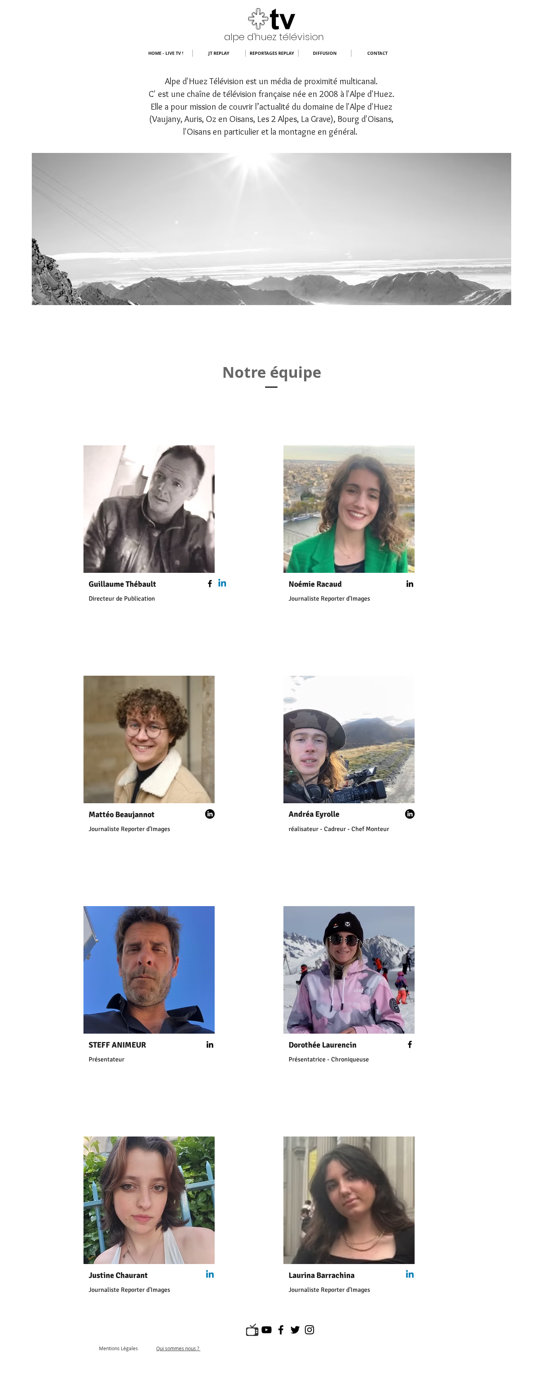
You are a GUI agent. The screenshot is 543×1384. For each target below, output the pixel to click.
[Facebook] (210, 583)
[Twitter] (295, 1330)
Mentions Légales (118, 1348)
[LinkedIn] (410, 583)
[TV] (252, 1330)
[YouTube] (266, 1330)
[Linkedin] (222, 583)
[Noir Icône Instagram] (309, 1330)
